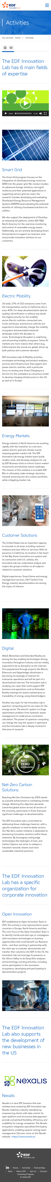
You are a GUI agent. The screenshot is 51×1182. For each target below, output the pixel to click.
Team (10, 1171)
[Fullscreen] (45, 113)
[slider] (23, 113)
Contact (43, 1171)
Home (17, 38)
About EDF (21, 1171)
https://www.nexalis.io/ (23, 1136)
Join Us (33, 1171)
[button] (25, 103)
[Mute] (40, 113)
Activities (26, 1168)
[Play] (5, 113)
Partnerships (39, 1168)
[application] (25, 103)
